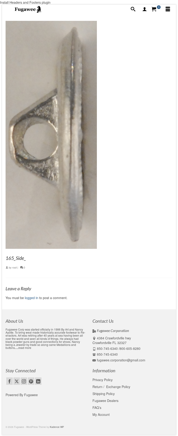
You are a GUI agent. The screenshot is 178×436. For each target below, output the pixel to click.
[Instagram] (24, 381)
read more (24, 348)
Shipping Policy (103, 393)
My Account (101, 414)
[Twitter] (16, 381)
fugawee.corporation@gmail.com (121, 360)
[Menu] (168, 9)
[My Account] (144, 9)
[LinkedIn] (38, 381)
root (14, 267)
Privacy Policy (102, 379)
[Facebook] (9, 381)
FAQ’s (96, 407)
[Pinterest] (31, 381)
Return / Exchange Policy (111, 386)
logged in (31, 297)
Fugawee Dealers (105, 400)
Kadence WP (57, 427)
